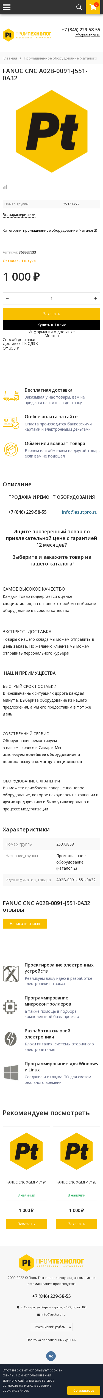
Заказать (51, 313)
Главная (10, 58)
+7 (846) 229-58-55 (81, 30)
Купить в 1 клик (51, 325)
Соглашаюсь (83, 1390)
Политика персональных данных (51, 1340)
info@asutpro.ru (87, 35)
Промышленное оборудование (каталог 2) (61, 58)
